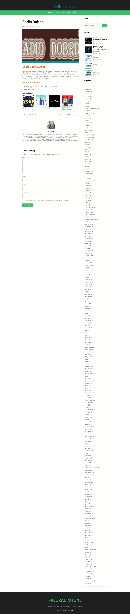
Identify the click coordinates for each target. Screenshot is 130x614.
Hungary (87, 284)
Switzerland (88, 518)
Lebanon (87, 337)
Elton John (88, 234)
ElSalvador (88, 231)
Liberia (86, 340)
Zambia (87, 583)
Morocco (87, 383)
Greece (87, 260)
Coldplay (87, 188)
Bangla (87, 132)
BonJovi (87, 156)
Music (86, 388)
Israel (86, 306)
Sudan (86, 511)
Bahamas (87, 130)
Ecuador (87, 224)
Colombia (87, 190)
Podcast (87, 439)
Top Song (87, 545)
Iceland (87, 287)
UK (85, 561)
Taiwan (87, 523)
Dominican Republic (90, 219)
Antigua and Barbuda (91, 108)
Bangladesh (88, 137)
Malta (86, 361)
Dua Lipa (87, 222)
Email (24, 184)
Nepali (86, 398)
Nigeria (87, 414)
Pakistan (87, 424)
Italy (86, 308)
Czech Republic (89, 207)
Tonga (86, 540)
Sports (87, 501)
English (87, 236)
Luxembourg (88, 347)
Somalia (87, 489)
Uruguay (87, 569)
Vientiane (87, 576)
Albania (87, 96)
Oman (86, 419)
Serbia (34, 74)
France (87, 246)
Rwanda (87, 465)
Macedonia (88, 349)
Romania (87, 460)
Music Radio (88, 393)
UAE (86, 557)
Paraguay (87, 431)
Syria (86, 520)
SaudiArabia (88, 475)
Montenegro (88, 381)
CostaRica (88, 197)
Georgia (87, 253)
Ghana (86, 258)
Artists (87, 118)
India (86, 289)
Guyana (87, 270)
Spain (86, 499)
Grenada (87, 263)
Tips (86, 537)
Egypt (86, 229)
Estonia (87, 238)
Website (24, 192)
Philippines (88, 436)
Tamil (86, 528)
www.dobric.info (53, 86)
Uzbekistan (88, 571)
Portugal (87, 448)
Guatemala (88, 265)
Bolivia (86, 154)
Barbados (87, 140)
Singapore (88, 482)
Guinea (87, 267)
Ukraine (87, 564)
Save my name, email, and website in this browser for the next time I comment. (46, 200)
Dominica (87, 217)
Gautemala (88, 250)
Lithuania (87, 342)
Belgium (87, 144)
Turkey (87, 554)
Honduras (87, 279)
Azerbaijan (88, 128)
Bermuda (87, 147)
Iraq (86, 301)
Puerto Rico (88, 451)
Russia (86, 463)
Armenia (87, 115)
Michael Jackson (89, 373)
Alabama (87, 91)
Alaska (86, 94)
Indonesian (88, 296)
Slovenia (87, 487)
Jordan (87, 318)
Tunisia (87, 552)
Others (87, 422)
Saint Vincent (88, 472)
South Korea (88, 496)
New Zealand (88, 402)
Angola (87, 106)
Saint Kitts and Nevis (91, 467)
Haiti (86, 272)
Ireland (87, 304)
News (86, 405)
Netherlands (88, 400)
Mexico (87, 371)
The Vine (95, 57)
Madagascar (88, 352)
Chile (86, 183)
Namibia (87, 395)
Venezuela (88, 574)
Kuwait (87, 330)
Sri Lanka (87, 508)
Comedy (87, 193)
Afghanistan (88, 87)
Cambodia (88, 171)
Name (24, 176)
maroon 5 (87, 364)
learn (86, 335)
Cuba (86, 202)
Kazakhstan (88, 320)
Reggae (87, 455)
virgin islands (88, 581)
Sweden (87, 516)
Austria (87, 125)
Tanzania (87, 530)
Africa (86, 89)
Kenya (86, 323)
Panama (87, 429)
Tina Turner (88, 535)
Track (86, 547)
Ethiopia (87, 241)
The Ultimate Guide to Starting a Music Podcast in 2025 (100, 39)
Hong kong (88, 282)
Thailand (87, 533)
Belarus (87, 142)
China (86, 185)
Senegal (87, 477)
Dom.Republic (89, 214)
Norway (87, 417)
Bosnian (87, 159)
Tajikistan (87, 525)
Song (86, 492)
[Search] (104, 25)
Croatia (87, 200)
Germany (87, 255)
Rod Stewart (88, 458)
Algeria (87, 99)
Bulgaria (87, 166)
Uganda (87, 559)
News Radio (88, 410)
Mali (86, 359)
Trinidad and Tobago (90, 549)
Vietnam (87, 578)
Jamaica (87, 313)
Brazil (86, 161)
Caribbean (88, 178)
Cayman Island (89, 181)
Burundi (87, 169)
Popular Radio (89, 446)
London (87, 344)
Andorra (87, 103)
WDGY (95, 64)
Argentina (87, 113)
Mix (86, 376)
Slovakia (87, 484)
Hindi (86, 277)
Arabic (86, 111)
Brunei (86, 164)
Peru (86, 434)
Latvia (86, 332)
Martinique (88, 366)
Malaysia (87, 357)
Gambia (87, 248)
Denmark (87, 209)
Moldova (87, 378)
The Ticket (96, 72)
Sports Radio (88, 506)
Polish (86, 443)
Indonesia (87, 294)
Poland (87, 441)
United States (88, 566)
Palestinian (88, 426)
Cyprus (87, 205)
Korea (86, 325)
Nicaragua (88, 412)
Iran (86, 299)
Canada (87, 176)
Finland (87, 243)
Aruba (86, 120)
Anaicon (87, 101)
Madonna (87, 354)
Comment (25, 157)
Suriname (87, 513)
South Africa (88, 494)
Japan (86, 316)
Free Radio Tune (65, 600)
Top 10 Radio (88, 542)
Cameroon (88, 173)
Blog (86, 149)
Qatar (86, 453)
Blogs (86, 152)
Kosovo (87, 328)
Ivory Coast (88, 311)
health (86, 275)
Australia (87, 123)
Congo (87, 195)
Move (86, 385)
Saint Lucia (88, 470)
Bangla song (88, 135)
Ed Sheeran (88, 226)
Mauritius (87, 369)
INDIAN (87, 291)
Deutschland (88, 212)
